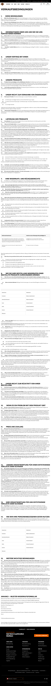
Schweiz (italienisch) (29, 309)
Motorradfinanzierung (26, 643)
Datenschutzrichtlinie (35, 670)
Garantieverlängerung (42, 645)
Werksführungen (41, 658)
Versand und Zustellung (10, 652)
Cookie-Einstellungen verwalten (20, 672)
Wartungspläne (25, 654)
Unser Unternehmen (42, 650)
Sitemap (27, 668)
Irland (3, 302)
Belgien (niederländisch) (30, 295)
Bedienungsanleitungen (26, 652)
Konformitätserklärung (10, 658)
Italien (3, 306)
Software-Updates (25, 656)
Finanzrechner (25, 645)
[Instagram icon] (46, 678)
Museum (40, 660)
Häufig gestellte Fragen (10, 656)
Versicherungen (41, 643)
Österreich (3, 313)
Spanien (3, 309)
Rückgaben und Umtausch (11, 654)
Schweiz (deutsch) (29, 302)
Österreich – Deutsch (45, 1)
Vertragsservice (25, 650)
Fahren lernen (18, 1)
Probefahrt (23, 1)
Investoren (40, 654)
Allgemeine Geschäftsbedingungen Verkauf (23, 670)
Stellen (39, 652)
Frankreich (4, 295)
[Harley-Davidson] (27, 629)
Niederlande (28, 292)
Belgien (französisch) (29, 299)
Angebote (8, 660)
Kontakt (7, 649)
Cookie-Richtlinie (42, 670)
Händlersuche (29, 1)
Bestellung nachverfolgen (36, 1)
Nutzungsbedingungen (11, 670)
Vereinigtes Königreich (6, 299)
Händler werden (41, 656)
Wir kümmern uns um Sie (30, 672)
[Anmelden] (44, 4)
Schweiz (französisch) (30, 306)
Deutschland (4, 292)
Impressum (37, 672)
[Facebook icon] (44, 678)
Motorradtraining (9, 643)
